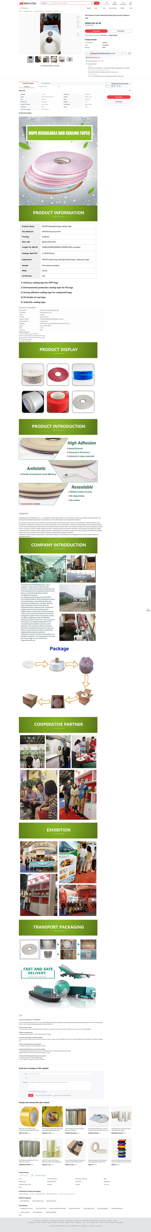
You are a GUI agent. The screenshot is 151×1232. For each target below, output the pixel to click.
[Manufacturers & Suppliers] (27, 3)
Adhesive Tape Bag (24, 1212)
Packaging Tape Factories (26, 1208)
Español (43, 1222)
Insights (115, 1220)
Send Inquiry (96, 31)
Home (20, 11)
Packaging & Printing (27, 11)
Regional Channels (94, 1220)
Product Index (103, 1220)
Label (20, 1179)
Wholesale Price (77, 1220)
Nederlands (78, 1222)
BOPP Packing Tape (52, 1179)
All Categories (24, 8)
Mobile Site (109, 1220)
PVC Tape (106, 1184)
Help (104, 8)
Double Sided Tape (57, 11)
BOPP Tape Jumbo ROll (81, 1179)
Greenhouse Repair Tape (25, 1184)
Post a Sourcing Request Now (62, 1095)
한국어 (88, 1222)
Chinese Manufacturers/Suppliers (57, 1220)
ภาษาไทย (101, 1222)
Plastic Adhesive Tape (89, 1208)
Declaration (91, 1225)
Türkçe (106, 1222)
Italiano (67, 1222)
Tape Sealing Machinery (117, 1208)
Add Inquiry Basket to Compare (50, 65)
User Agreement (84, 1225)
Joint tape (49, 1184)
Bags (105, 1179)
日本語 (92, 1222)
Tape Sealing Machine (102, 1208)
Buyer (96, 8)
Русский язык (61, 1222)
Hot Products (37, 1220)
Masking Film (107, 1181)
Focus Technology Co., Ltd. (65, 1225)
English (38, 1222)
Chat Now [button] (121, 31)
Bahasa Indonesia (119, 1222)
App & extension (113, 8)
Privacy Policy (99, 1225)
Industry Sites (85, 1220)
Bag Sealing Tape (51, 1181)
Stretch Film (78, 1181)
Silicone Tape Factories (74, 1208)
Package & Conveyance (39, 11)
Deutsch (72, 1222)
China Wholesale (69, 1220)
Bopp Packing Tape (51, 1201)
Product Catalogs (41, 1175)
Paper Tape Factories (41, 1208)
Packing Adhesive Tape (37, 1201)
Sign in (130, 4)
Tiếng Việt (111, 1222)
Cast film (78, 1184)
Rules (131, 8)
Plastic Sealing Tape (37, 1212)
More (20, 1215)
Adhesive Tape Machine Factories (58, 1208)
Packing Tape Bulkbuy (51, 1212)
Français (55, 1222)
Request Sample (113, 35)
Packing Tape (48, 11)
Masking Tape (22, 1181)
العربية (84, 1222)
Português (49, 1222)
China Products (44, 1220)
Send (31, 1095)
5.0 (113, 86)
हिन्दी (97, 1222)
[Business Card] (130, 90)
